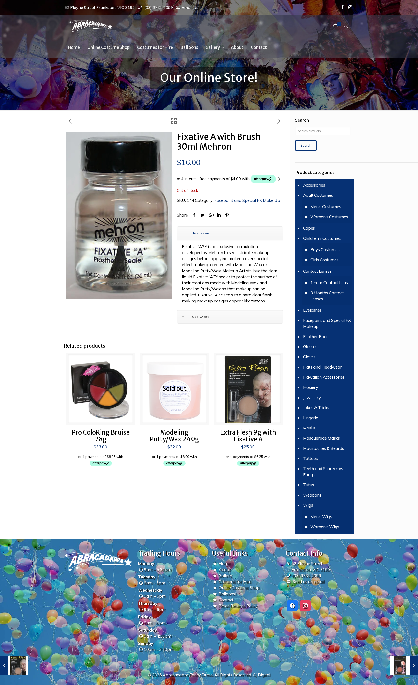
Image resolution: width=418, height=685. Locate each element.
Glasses (310, 346)
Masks (309, 427)
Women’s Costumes (329, 216)
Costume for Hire (235, 581)
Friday (144, 616)
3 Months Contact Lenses (327, 295)
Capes (309, 228)
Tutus (308, 484)
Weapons (312, 494)
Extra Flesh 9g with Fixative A (248, 435)
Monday (146, 563)
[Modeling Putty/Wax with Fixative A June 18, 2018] (404, 665)
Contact (226, 599)
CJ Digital (261, 674)
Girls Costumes (324, 259)
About (225, 569)
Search (305, 145)
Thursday (147, 603)
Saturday (147, 629)
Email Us (190, 7)
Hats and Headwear (322, 366)
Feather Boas (315, 336)
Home (225, 563)
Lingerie (310, 417)
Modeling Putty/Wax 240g (174, 435)
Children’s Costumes (322, 238)
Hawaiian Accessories (324, 377)
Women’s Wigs (324, 526)
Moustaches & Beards (323, 448)
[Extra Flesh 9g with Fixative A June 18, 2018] (14, 665)
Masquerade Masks (321, 438)
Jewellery (312, 397)
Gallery (225, 575)
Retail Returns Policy (238, 605)
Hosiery (310, 387)
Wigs (308, 505)
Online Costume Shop (239, 587)
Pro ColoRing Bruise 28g (101, 435)
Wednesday (150, 590)
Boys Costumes (325, 249)
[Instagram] (350, 7)
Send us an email (308, 581)
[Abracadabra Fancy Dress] (90, 26)
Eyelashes (312, 310)
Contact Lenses (317, 271)
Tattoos (310, 458)
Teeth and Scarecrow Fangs (323, 471)
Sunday (145, 643)
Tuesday (146, 576)
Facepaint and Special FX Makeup (327, 323)
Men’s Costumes (325, 206)
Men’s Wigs (321, 516)
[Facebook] (342, 7)
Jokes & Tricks (316, 407)
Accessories (314, 185)
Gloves (309, 356)
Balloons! (227, 593)
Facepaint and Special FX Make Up (247, 200)
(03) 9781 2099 (158, 7)
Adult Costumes (318, 195)
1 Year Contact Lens (329, 282)
